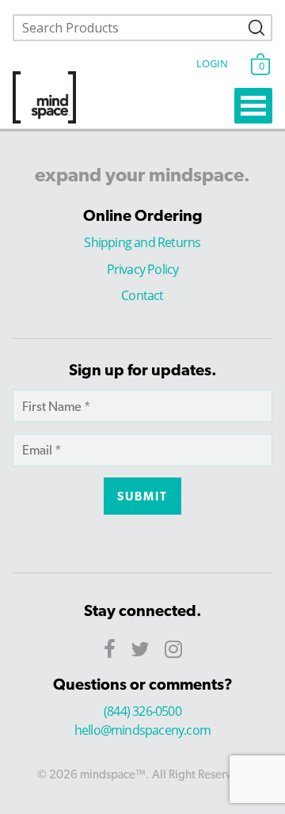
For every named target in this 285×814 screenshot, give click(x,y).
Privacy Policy (143, 269)
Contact (142, 295)
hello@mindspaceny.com (142, 730)
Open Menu (253, 106)
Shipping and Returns (142, 242)
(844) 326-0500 (142, 711)
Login (211, 63)
